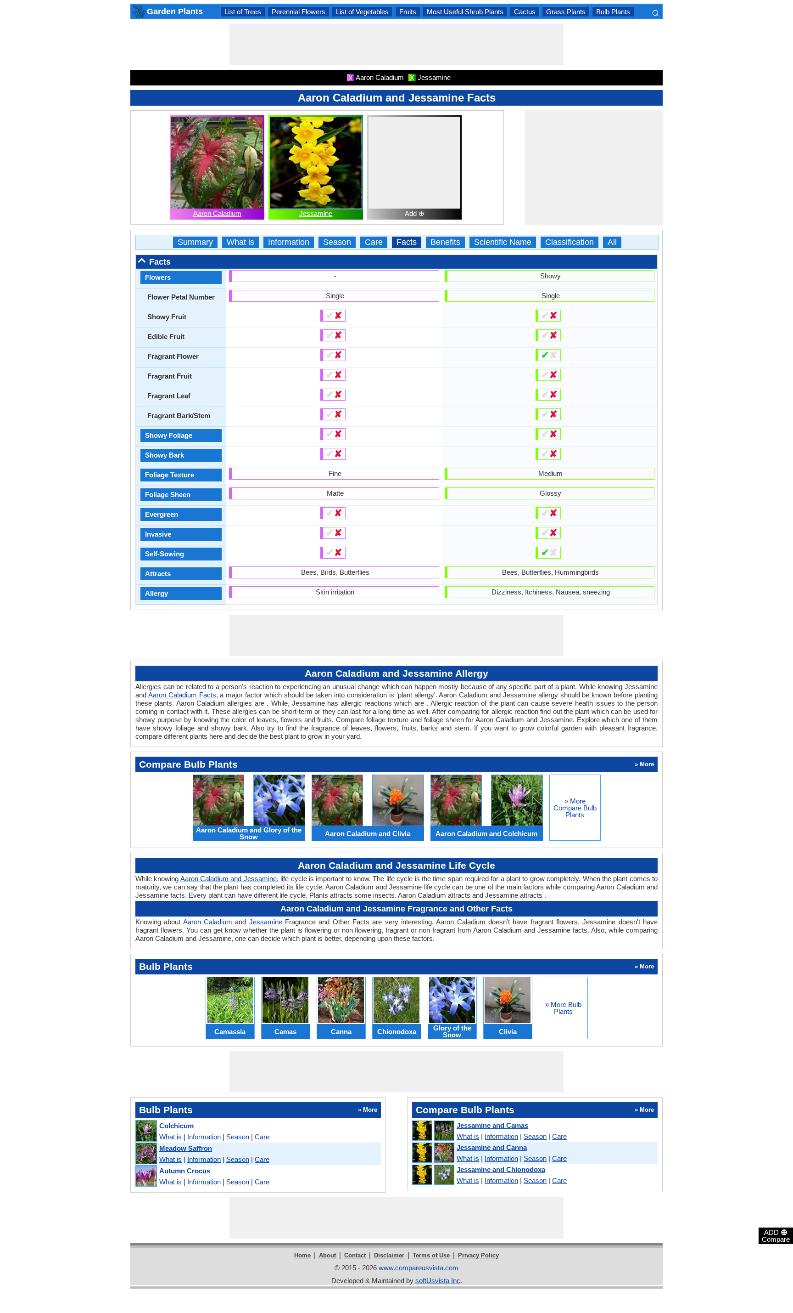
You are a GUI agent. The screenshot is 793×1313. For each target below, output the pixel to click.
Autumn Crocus (184, 1171)
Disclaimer (389, 1255)
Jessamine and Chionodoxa (501, 1169)
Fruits (407, 12)
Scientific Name (502, 242)
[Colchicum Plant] (145, 1131)
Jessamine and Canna (492, 1147)
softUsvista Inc (437, 1281)
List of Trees (242, 12)
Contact (355, 1255)
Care (374, 242)
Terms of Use (431, 1255)
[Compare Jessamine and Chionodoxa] (432, 1175)
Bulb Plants (613, 12)
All (612, 242)
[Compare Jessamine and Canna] (432, 1153)
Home (302, 1255)
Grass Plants (566, 12)
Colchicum (176, 1126)
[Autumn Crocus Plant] (145, 1176)
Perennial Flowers (298, 12)
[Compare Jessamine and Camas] (432, 1131)
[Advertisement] (396, 44)
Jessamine (315, 213)
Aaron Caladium (217, 213)
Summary (195, 242)
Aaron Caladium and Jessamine (228, 879)
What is (240, 242)
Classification (569, 242)
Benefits (445, 242)
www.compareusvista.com (418, 1268)
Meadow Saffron (185, 1148)
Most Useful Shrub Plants (465, 12)
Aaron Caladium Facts (182, 695)
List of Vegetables (362, 12)
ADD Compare (776, 1235)
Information (288, 242)
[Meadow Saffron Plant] (145, 1154)
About (327, 1255)
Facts (406, 242)
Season (337, 242)
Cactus (525, 12)
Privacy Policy (478, 1255)
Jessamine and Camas (492, 1125)
